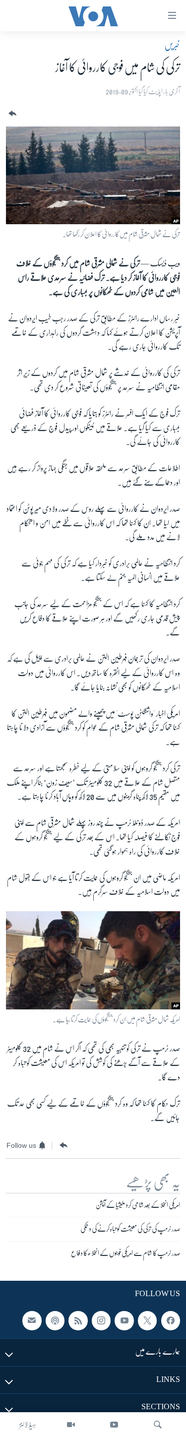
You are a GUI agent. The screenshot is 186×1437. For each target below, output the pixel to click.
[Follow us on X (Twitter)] (147, 1320)
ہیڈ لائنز (27, 1424)
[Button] (11, 114)
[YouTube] (114, 1424)
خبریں (172, 45)
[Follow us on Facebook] (170, 1320)
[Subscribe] (31, 1320)
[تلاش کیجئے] (158, 1424)
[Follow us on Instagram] (101, 1320)
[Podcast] (55, 1320)
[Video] (71, 1424)
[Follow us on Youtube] (124, 1320)
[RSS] (77, 1320)
